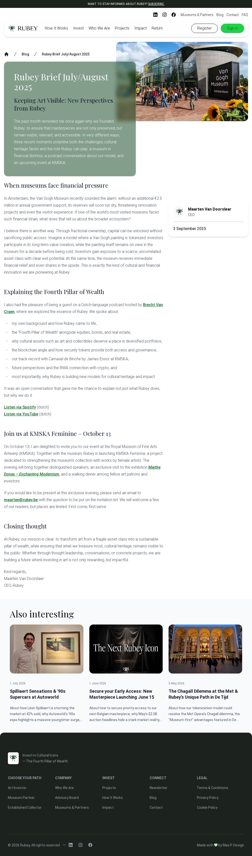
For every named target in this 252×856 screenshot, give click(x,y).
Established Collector (25, 807)
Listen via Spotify (20, 407)
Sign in (232, 28)
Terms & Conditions (212, 788)
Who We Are (99, 28)
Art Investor (17, 788)
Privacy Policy (208, 798)
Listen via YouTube (21, 414)
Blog (219, 15)
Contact (232, 15)
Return (157, 28)
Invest (78, 28)
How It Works (56, 28)
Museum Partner (21, 798)
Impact (140, 28)
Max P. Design (233, 845)
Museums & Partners (197, 15)
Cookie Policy (207, 807)
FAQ (245, 15)
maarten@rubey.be (21, 499)
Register (204, 28)
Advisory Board (67, 798)
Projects (122, 28)
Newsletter (158, 788)
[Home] (6, 54)
